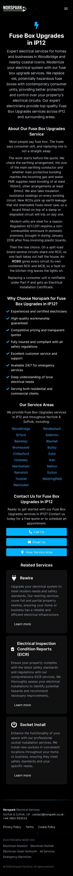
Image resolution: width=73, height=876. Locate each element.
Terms (29, 826)
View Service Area (39, 552)
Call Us (39, 532)
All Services (47, 851)
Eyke (52, 454)
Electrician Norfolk (42, 845)
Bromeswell (20, 447)
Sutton (52, 472)
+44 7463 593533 (15, 818)
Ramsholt (21, 472)
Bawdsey (21, 441)
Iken (52, 460)
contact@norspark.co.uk (48, 814)
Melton (52, 466)
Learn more (22, 624)
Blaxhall (52, 441)
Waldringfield (52, 479)
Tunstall (21, 479)
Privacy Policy (12, 826)
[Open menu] (66, 9)
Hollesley (21, 460)
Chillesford (21, 454)
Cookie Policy (46, 826)
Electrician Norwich (15, 845)
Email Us (39, 542)
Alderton (52, 435)
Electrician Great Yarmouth (20, 851)
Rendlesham (52, 429)
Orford (21, 435)
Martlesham (21, 466)
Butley (52, 447)
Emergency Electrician (17, 856)
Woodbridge (21, 429)
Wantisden (21, 485)
